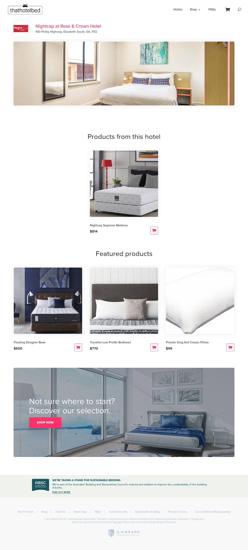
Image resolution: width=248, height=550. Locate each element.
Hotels (177, 9)
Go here (118, 522)
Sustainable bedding (147, 511)
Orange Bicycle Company (161, 522)
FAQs (212, 9)
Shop (193, 9)
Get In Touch (25, 511)
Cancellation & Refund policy (212, 511)
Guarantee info (118, 511)
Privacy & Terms (178, 511)
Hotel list (60, 511)
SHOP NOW (45, 422)
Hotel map (80, 511)
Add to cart (154, 230)
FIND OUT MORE (61, 492)
